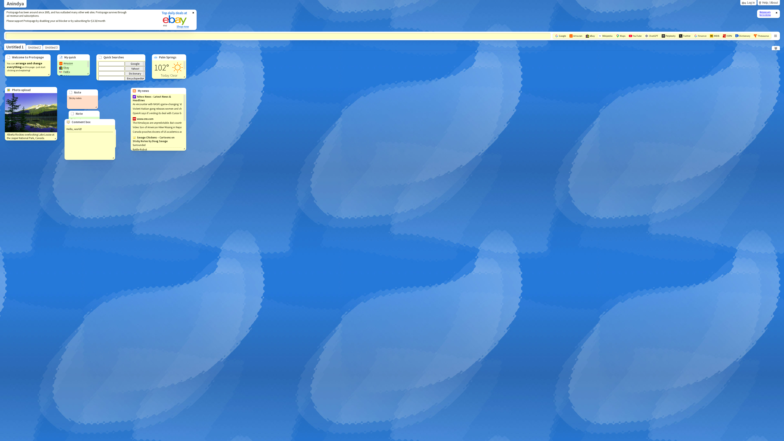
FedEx (66, 72)
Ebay (66, 67)
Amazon (68, 63)
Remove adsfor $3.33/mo (765, 13)
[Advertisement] (80, 20)
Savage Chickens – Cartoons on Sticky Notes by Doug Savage (153, 139)
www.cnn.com (145, 119)
